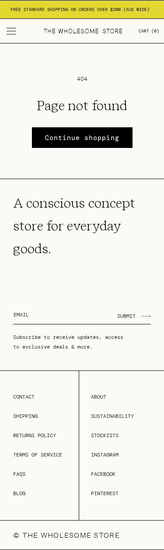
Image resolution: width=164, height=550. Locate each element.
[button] (11, 31)
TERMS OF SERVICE (37, 454)
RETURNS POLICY (34, 435)
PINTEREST (105, 493)
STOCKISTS (105, 435)
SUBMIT (126, 316)
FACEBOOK (103, 474)
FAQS (19, 474)
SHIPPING (25, 416)
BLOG (19, 493)
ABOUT (98, 396)
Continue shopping (82, 137)
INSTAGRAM (105, 454)
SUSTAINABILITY (112, 416)
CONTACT (24, 396)
